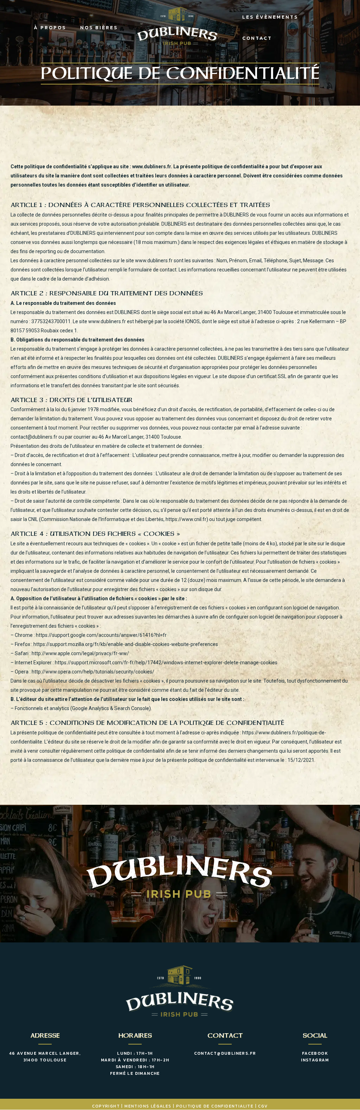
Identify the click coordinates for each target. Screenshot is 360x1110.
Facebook (315, 1053)
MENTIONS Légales (147, 1106)
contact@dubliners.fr (225, 1053)
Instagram (315, 1060)
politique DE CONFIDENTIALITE (214, 1106)
